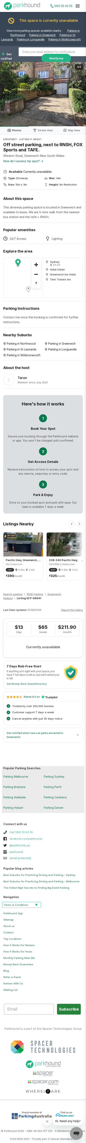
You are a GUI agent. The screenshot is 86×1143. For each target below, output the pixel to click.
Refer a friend (12, 977)
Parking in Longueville (30, 39)
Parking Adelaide (14, 797)
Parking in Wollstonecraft (64, 39)
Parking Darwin (53, 807)
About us (9, 926)
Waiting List (10, 989)
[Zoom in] (36, 264)
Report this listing (72, 609)
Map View (74, 130)
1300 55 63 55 (63, 6)
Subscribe (69, 1009)
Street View (45, 130)
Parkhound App (13, 913)
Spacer (55, 1138)
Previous (7, 94)
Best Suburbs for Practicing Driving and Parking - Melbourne (41, 881)
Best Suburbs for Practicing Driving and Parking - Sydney (39, 875)
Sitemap (8, 919)
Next (79, 94)
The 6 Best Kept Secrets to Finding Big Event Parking (36, 887)
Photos (16, 130)
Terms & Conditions (16, 904)
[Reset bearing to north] (36, 284)
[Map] (23, 278)
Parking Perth (53, 787)
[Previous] (71, 524)
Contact (8, 932)
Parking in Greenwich (42, 35)
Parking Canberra (55, 797)
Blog (6, 970)
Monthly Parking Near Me (19, 958)
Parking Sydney (54, 776)
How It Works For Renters (19, 945)
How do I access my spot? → (23, 161)
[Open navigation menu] (77, 6)
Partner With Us (13, 983)
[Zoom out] (36, 274)
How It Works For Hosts (17, 951)
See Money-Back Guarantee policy (27, 683)
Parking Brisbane (14, 787)
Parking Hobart (13, 807)
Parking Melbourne (15, 776)
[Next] (79, 524)
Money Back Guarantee (18, 964)
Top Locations (12, 938)
